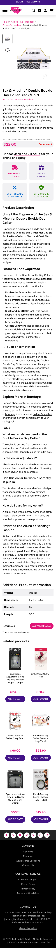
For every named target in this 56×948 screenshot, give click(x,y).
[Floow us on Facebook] (6, 835)
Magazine (28, 856)
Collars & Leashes (11, 25)
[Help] (39, 10)
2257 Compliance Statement (23, 942)
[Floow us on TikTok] (47, 835)
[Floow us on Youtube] (20, 835)
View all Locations (28, 928)
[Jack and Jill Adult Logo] (16, 10)
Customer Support (28, 879)
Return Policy (28, 884)
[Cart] (51, 10)
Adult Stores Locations (28, 860)
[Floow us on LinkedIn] (40, 835)
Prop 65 (45, 942)
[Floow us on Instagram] (26, 835)
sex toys (7, 558)
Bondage (30, 21)
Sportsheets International (38, 139)
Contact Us (28, 865)
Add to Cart (15, 699)
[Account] (45, 10)
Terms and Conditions (28, 893)
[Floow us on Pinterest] (33, 835)
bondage (10, 414)
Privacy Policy (28, 888)
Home (5, 21)
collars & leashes (42, 414)
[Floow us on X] (13, 835)
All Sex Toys (17, 21)
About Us (28, 851)
